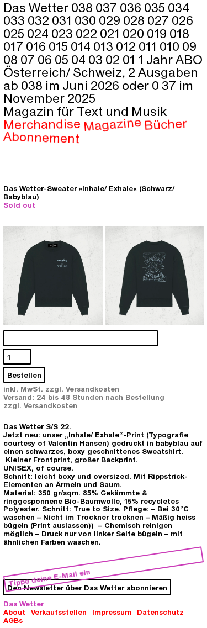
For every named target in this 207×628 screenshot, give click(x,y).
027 (159, 20)
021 (111, 33)
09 (189, 46)
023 (63, 33)
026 (182, 20)
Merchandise (42, 124)
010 (171, 46)
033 (15, 20)
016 (37, 46)
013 (104, 46)
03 (96, 59)
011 (149, 46)
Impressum (111, 612)
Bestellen (24, 375)
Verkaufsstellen (59, 612)
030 (87, 20)
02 (114, 59)
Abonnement (41, 137)
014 (82, 46)
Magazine (112, 124)
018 (179, 33)
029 (111, 20)
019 (158, 33)
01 (130, 59)
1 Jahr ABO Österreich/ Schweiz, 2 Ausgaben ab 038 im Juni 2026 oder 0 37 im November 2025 (103, 78)
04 (79, 59)
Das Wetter (23, 603)
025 (15, 33)
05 (63, 59)
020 (135, 33)
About (14, 612)
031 (63, 20)
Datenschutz (160, 612)
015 (60, 46)
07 (29, 59)
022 (88, 33)
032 (40, 20)
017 (14, 46)
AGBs (13, 620)
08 (11, 59)
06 (46, 59)
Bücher (165, 124)
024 (39, 33)
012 (127, 46)
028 (135, 20)
